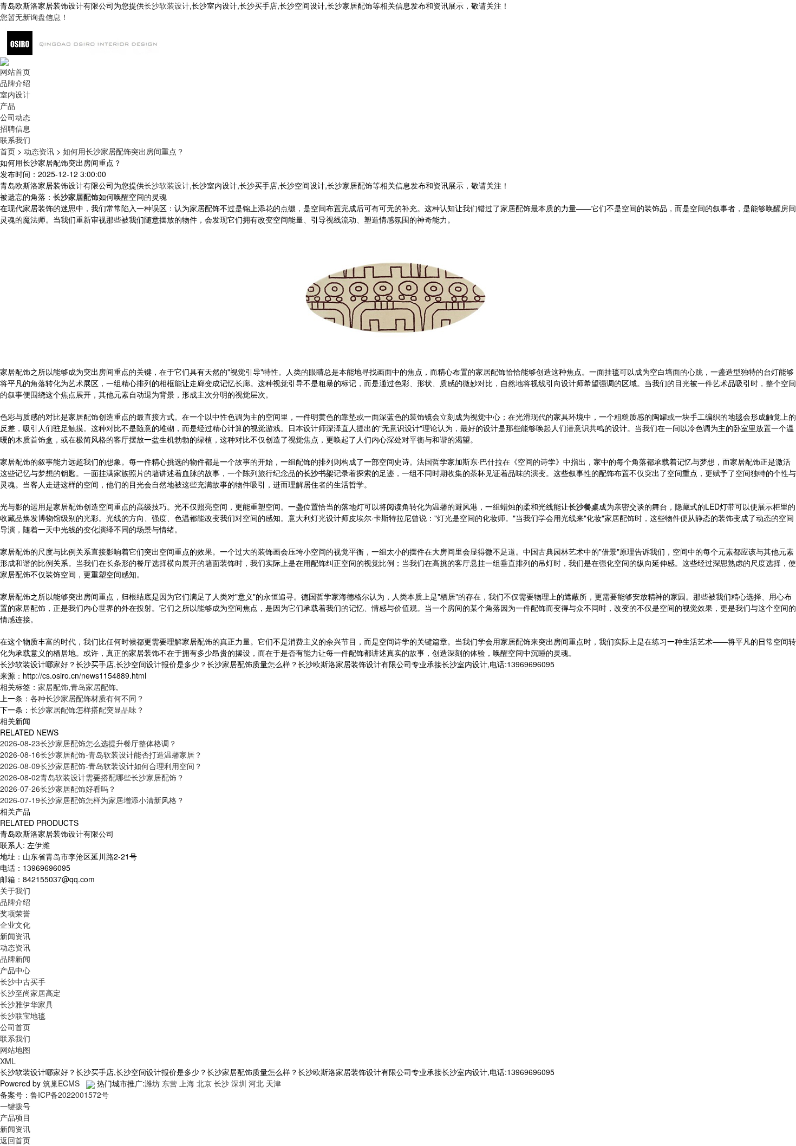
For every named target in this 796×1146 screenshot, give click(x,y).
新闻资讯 (15, 935)
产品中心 (15, 970)
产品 (7, 105)
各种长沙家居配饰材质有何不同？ (87, 698)
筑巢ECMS (61, 1083)
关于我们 (15, 890)
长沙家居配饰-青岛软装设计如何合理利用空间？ (101, 765)
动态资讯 (39, 151)
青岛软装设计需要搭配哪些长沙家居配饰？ (92, 777)
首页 (7, 151)
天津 (273, 1083)
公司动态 (15, 117)
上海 (186, 1083)
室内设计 (15, 94)
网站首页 (15, 71)
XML (8, 1061)
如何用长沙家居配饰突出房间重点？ (123, 151)
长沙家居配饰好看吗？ (58, 788)
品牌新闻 (15, 958)
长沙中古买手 (22, 981)
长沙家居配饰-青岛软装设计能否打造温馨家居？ (101, 754)
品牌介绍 (15, 82)
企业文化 (15, 924)
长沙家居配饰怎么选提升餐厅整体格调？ (88, 743)
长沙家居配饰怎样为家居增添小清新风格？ (92, 800)
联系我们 (15, 139)
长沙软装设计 (167, 5)
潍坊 (152, 1083)
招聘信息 (15, 128)
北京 (204, 1083)
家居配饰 (53, 686)
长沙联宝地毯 (22, 1015)
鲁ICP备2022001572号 (69, 1094)
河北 (256, 1083)
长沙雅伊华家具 (26, 1004)
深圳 (238, 1083)
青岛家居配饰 (93, 686)
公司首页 (15, 1026)
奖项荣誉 (15, 913)
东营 (169, 1083)
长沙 (221, 1083)
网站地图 (15, 1049)
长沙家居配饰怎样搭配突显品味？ (87, 709)
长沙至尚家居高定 (30, 992)
